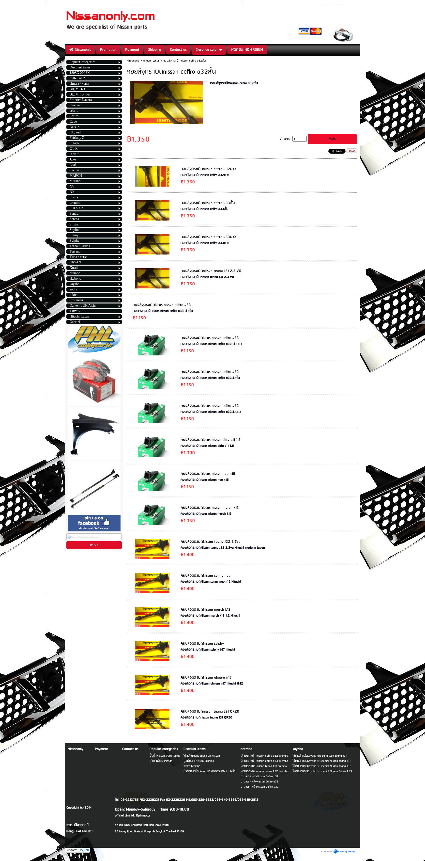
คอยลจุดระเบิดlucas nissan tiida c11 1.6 (211, 440)
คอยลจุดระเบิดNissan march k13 (205, 609)
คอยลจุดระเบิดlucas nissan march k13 (210, 508)
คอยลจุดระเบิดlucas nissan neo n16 (208, 474)
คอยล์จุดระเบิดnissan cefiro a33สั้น (208, 203)
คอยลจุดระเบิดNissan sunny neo (205, 576)
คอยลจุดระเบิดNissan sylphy (202, 643)
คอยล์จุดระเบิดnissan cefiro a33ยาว (208, 237)
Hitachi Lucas (151, 60)
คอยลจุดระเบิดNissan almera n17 (206, 677)
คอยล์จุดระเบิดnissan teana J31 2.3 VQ (211, 271)
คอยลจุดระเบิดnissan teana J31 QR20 (210, 711)
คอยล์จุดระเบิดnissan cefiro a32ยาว (208, 169)
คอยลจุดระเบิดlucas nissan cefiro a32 (210, 372)
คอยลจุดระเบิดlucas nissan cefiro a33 (162, 305)
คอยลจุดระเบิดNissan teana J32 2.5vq (211, 542)
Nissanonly (132, 60)
